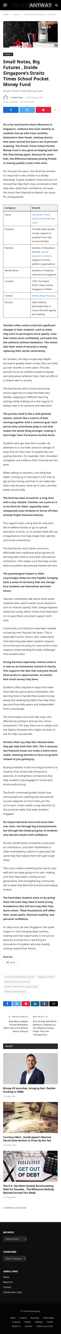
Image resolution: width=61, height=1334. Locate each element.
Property (16, 1321)
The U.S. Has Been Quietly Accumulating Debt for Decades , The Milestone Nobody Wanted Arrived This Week (28, 1189)
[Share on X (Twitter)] (27, 110)
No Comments (12, 102)
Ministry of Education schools (19, 976)
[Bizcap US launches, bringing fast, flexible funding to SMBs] (30, 1068)
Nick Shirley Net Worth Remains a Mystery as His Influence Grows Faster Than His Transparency (45, 1028)
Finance (8, 54)
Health (50, 1321)
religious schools (46, 976)
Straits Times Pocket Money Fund (21, 986)
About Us (8, 1282)
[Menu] (5, 5)
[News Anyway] (32, 5)
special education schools (17, 981)
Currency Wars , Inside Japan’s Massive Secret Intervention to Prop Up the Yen (27, 1138)
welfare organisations (15, 991)
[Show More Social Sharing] (55, 110)
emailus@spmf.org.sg (43, 295)
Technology (48, 1317)
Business (35, 1317)
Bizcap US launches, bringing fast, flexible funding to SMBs (29, 1090)
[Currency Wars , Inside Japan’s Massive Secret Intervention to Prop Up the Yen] (30, 1117)
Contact (7, 1287)
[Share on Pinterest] (43, 110)
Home (6, 1277)
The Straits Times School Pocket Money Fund (43, 218)
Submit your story (12, 1292)
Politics (27, 1321)
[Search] (56, 5)
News (12, 1317)
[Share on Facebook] (11, 110)
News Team (18, 97)
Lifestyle (39, 1321)
